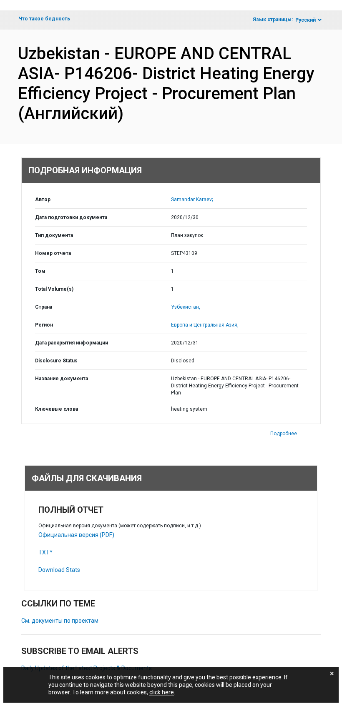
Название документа (61, 379)
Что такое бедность (44, 19)
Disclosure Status (56, 361)
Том (40, 271)
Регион (44, 325)
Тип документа (54, 235)
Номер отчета (53, 253)
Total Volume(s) (54, 289)
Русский (305, 20)
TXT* (45, 552)
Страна (43, 307)
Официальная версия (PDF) (76, 534)
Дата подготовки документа (71, 217)
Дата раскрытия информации (71, 343)
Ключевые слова (56, 409)
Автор (42, 199)
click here (161, 692)
